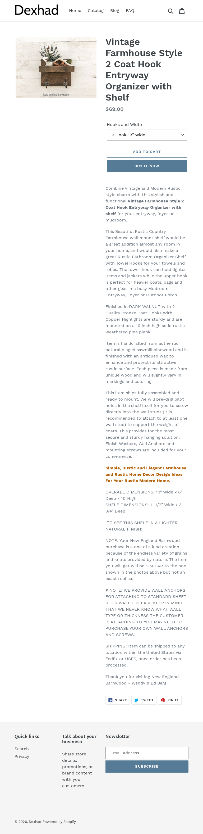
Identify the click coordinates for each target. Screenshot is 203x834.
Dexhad (35, 822)
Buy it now (147, 166)
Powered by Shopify (59, 822)
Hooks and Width (124, 124)
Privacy (22, 756)
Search (22, 748)
